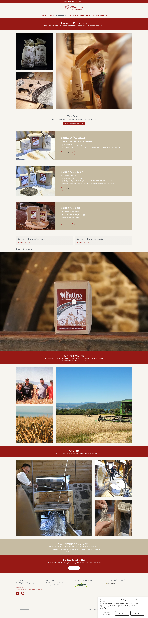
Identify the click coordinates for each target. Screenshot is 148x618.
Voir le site (73, 568)
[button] (51, 15)
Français (24, 607)
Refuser (137, 613)
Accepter (122, 613)
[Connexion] (130, 7)
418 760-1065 (20, 587)
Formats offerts (67, 153)
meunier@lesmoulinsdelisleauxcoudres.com (29, 589)
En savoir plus (22, 242)
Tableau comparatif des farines (73, 123)
